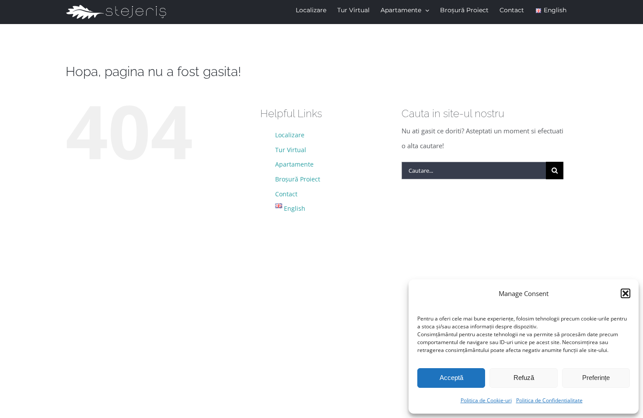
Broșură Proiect (297, 179)
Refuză (524, 377)
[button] (625, 293)
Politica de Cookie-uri (486, 400)
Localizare (289, 135)
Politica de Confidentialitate (549, 400)
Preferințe (596, 377)
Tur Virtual (290, 150)
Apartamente (294, 164)
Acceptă (451, 377)
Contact (286, 194)
